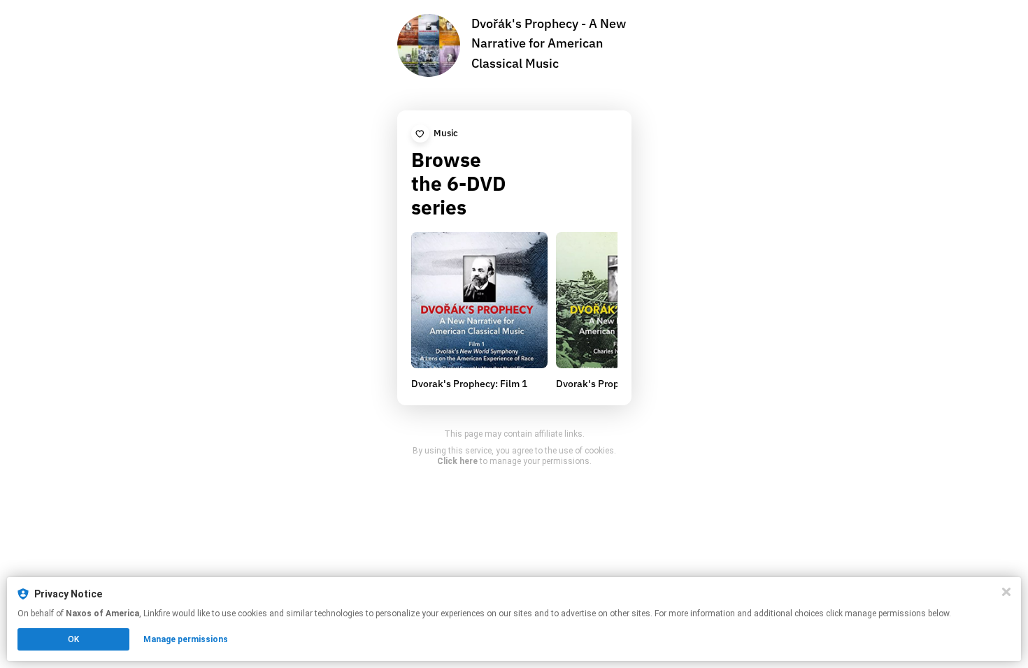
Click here (457, 461)
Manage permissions (185, 639)
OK (73, 639)
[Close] (1006, 592)
